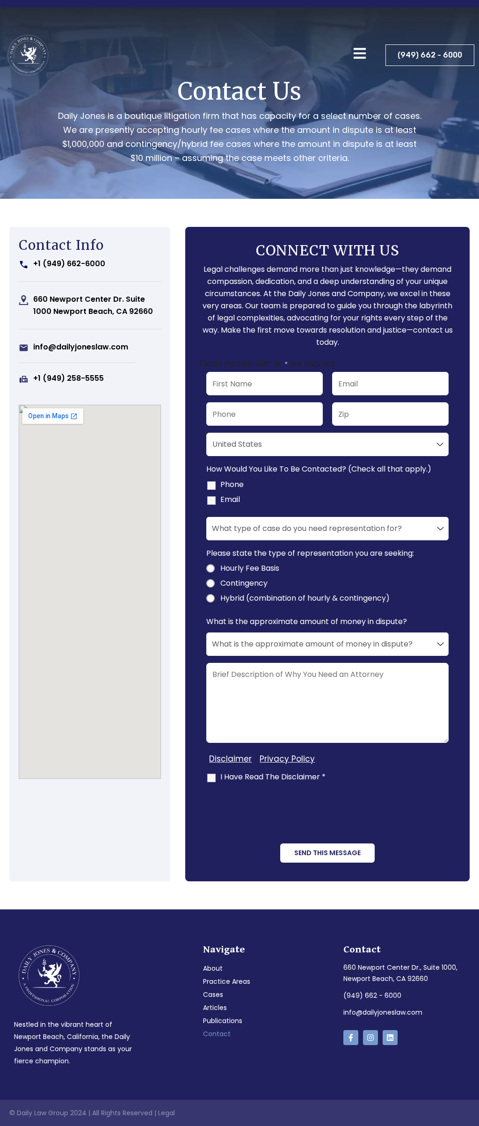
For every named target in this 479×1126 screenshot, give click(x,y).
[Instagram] (370, 1037)
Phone (232, 484)
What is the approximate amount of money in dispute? (306, 621)
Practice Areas (226, 981)
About (213, 968)
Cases (213, 994)
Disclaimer (230, 758)
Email (230, 499)
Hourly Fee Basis (249, 568)
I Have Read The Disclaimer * (273, 777)
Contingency (244, 583)
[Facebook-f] (350, 1037)
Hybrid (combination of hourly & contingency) (305, 598)
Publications (222, 1020)
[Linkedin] (390, 1037)
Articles (215, 1007)
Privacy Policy (287, 758)
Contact (217, 1034)
